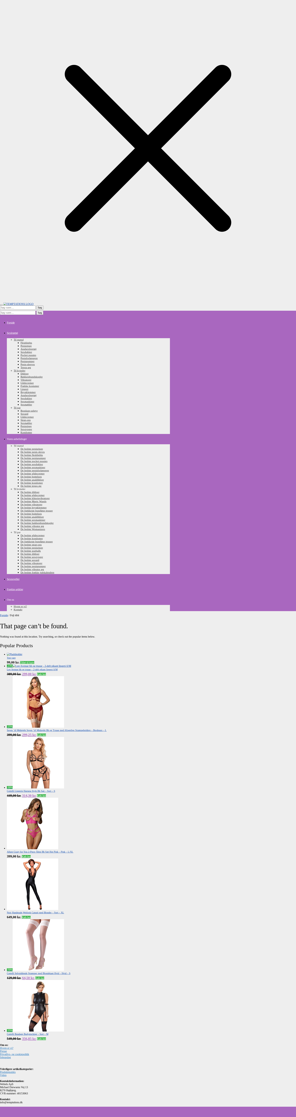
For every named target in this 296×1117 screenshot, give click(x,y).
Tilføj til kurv (27, 662)
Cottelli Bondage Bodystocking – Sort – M (27, 1034)
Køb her (41, 674)
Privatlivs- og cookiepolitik (14, 1054)
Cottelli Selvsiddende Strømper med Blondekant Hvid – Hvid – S (38, 973)
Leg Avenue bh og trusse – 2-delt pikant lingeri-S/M (32, 669)
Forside (4, 615)
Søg (40, 307)
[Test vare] (14, 654)
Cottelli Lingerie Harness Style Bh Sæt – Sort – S (31, 791)
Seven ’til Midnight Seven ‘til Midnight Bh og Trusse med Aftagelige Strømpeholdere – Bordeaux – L (57, 730)
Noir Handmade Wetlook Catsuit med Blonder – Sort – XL (35, 912)
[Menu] (1, 304)
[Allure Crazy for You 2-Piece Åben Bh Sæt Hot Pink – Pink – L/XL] (32, 848)
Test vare (11, 658)
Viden (3, 1075)
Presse (3, 1051)
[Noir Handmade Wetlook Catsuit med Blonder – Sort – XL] (32, 909)
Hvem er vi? (6, 1048)
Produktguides (8, 1072)
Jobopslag (5, 1057)
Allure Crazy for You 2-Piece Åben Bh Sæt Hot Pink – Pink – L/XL (40, 852)
